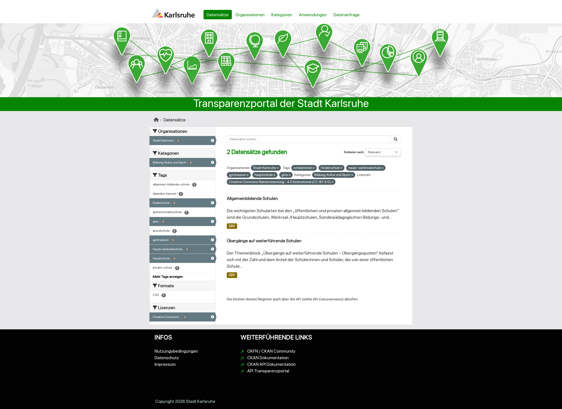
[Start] (156, 119)
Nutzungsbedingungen (176, 351)
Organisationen (250, 14)
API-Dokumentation (327, 299)
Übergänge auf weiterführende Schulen (264, 240)
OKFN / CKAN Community (271, 351)
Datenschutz (167, 357)
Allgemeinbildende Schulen (252, 198)
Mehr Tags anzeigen (168, 276)
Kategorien (281, 14)
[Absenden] (395, 139)
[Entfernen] (278, 168)
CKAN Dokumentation (268, 357)
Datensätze (218, 14)
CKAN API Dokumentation (271, 364)
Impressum (165, 364)
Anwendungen (313, 14)
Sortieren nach (354, 152)
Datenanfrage (346, 14)
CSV (232, 226)
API (298, 299)
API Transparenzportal (268, 370)
